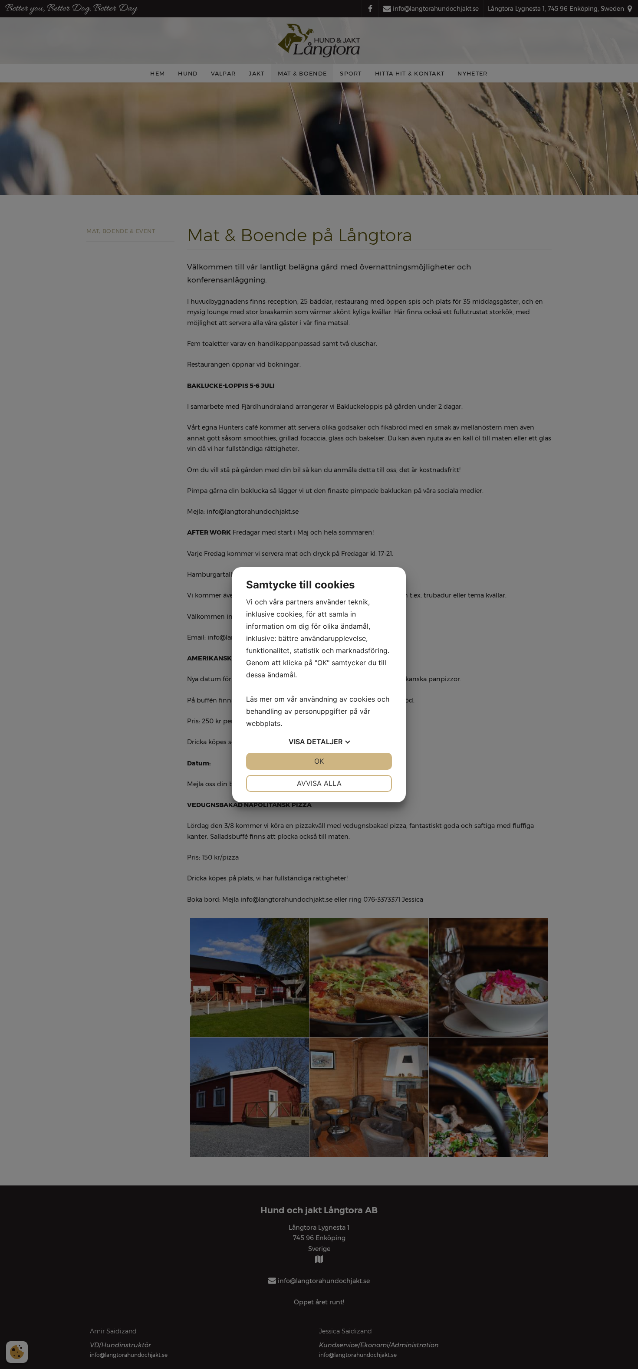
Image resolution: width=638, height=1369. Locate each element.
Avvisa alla (319, 783)
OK (319, 761)
